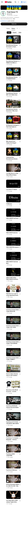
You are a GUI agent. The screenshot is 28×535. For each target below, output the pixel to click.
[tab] (8, 28)
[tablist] (14, 28)
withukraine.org (5, 21)
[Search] (15, 2)
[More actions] (20, 45)
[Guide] (2, 2)
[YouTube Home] (8, 2)
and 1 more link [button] (11, 21)
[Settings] (18, 2)
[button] (19, 28)
